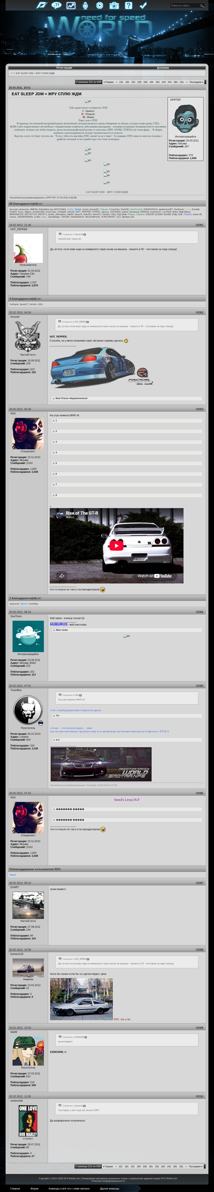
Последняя (196, 82)
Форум (56, 9)
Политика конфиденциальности (108, 1181)
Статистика (71, 9)
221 (133, 82)
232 (157, 82)
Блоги (85, 9)
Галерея (114, 9)
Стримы (100, 9)
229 (139, 82)
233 (164, 82)
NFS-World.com (72, 1178)
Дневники (163, 67)
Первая (108, 82)
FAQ (128, 9)
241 (170, 82)
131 (121, 82)
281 (176, 82)
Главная (42, 9)
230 (145, 82)
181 (127, 82)
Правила (143, 9)
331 (182, 82)
